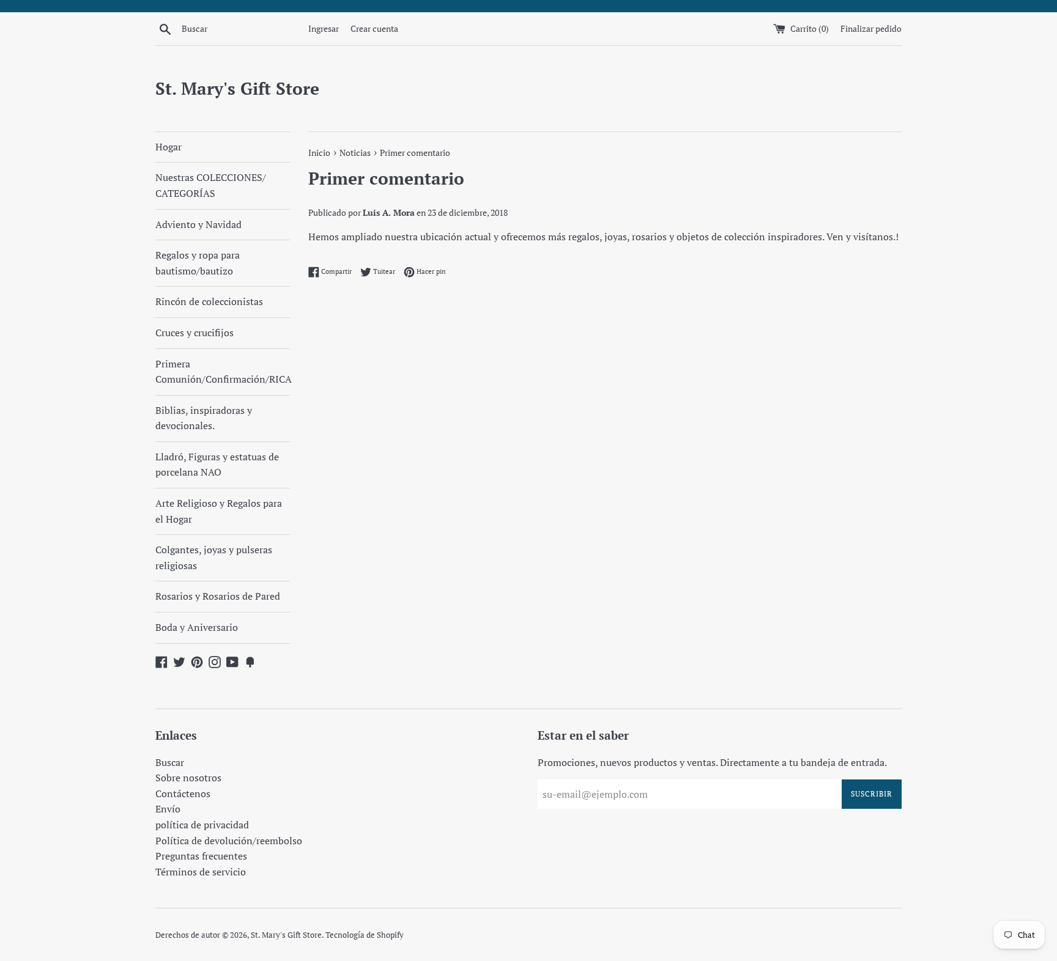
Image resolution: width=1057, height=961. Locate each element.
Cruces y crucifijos (194, 332)
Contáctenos (182, 793)
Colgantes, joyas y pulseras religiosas (213, 557)
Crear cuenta (374, 28)
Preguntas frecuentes (201, 856)
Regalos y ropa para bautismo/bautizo (197, 263)
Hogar (168, 146)
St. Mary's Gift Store (237, 88)
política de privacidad (202, 824)
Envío (167, 809)
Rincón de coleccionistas (209, 301)
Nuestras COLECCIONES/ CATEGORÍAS (210, 185)
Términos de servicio (200, 871)
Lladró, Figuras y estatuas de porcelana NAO (217, 464)
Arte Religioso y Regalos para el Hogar (218, 511)
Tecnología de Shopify (364, 935)
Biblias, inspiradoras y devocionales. (203, 418)
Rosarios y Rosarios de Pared (217, 596)
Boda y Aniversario (196, 627)
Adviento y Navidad (198, 224)
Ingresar (323, 28)
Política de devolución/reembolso (228, 840)
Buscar (169, 762)
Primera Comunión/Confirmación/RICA (222, 371)
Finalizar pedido (871, 28)
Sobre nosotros (188, 777)
